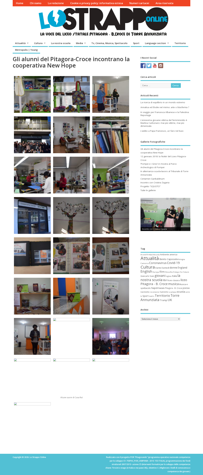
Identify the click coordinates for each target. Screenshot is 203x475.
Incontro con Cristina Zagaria (155, 182)
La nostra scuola (60, 43)
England (182, 267)
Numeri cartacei (139, 3)
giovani (160, 275)
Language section (155, 43)
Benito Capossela (168, 259)
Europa (156, 272)
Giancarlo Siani (147, 276)
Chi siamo (35, 3)
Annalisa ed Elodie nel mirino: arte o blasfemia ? (165, 107)
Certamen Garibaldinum (153, 178)
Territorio (180, 43)
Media (79, 43)
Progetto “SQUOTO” (150, 186)
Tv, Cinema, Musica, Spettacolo (109, 43)
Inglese (169, 276)
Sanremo (164, 292)
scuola (181, 291)
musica (173, 284)
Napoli (154, 287)
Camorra (145, 263)
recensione (154, 292)
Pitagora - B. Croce (173, 288)
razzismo (145, 291)
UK (170, 300)
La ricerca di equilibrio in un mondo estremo (163, 102)
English (146, 271)
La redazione (56, 3)
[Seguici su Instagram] (160, 65)
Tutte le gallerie (148, 190)
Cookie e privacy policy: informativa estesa (96, 3)
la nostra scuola (160, 277)
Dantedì (165, 267)
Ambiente (164, 254)
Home (19, 3)
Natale (161, 288)
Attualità (20, 43)
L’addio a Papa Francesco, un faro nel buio (162, 130)
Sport (136, 43)
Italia (174, 275)
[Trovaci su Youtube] (154, 65)
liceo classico (174, 280)
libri (165, 280)
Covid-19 (173, 263)
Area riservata (164, 3)
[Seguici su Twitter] (148, 65)
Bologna (181, 259)
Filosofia (169, 272)
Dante (158, 267)
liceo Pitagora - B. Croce (164, 282)
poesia (186, 287)
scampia (172, 292)
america (173, 254)
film (162, 271)
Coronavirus (158, 263)
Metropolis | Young (26, 49)
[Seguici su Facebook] (143, 65)
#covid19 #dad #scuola (150, 255)
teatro (151, 296)
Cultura (38, 43)
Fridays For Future (181, 272)
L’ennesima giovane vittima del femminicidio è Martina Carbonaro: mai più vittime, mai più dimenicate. (164, 123)
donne (173, 267)
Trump (163, 300)
